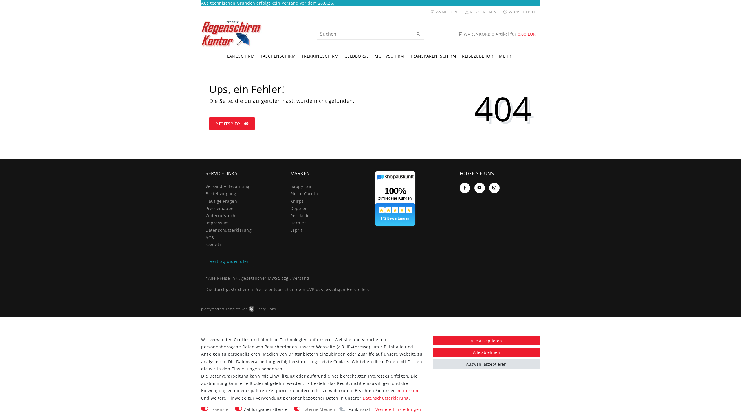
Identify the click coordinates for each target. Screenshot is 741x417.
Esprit (296, 230)
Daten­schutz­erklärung (229, 230)
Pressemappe (220, 208)
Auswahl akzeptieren (486, 364)
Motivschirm (389, 56)
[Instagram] (494, 188)
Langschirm (240, 56)
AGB (210, 237)
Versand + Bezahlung (228, 186)
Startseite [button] (229, 123)
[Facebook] (465, 188)
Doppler (298, 208)
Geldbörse (356, 56)
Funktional (359, 409)
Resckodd (300, 215)
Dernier (298, 223)
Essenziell (220, 409)
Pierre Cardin (304, 193)
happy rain (301, 186)
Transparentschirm (433, 56)
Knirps (297, 201)
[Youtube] (479, 188)
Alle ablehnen (486, 352)
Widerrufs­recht (221, 215)
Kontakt (213, 245)
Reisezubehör (477, 56)
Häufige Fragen (221, 201)
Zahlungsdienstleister (266, 409)
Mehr (505, 56)
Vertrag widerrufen (230, 261)
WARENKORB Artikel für (499, 34)
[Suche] (418, 34)
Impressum (217, 223)
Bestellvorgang (221, 193)
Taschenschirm (278, 56)
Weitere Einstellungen (398, 409)
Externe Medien (318, 409)
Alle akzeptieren (486, 340)
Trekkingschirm (320, 56)
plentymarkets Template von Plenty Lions (238, 309)
